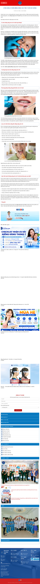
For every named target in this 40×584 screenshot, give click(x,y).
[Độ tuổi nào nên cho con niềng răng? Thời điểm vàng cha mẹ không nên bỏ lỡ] (20, 320)
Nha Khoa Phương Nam (32, 204)
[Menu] (4, 3)
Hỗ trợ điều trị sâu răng (7, 452)
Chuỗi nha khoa (5, 414)
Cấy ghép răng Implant (7, 436)
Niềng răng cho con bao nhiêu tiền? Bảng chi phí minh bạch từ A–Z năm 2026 (15, 304)
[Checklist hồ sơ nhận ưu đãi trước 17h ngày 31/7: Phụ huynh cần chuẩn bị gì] (20, 238)
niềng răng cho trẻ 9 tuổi (13, 19)
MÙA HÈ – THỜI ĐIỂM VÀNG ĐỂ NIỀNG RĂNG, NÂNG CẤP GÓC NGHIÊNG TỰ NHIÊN (17, 386)
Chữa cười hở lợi (6, 440)
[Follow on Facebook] (19, 580)
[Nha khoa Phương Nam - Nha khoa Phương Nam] (20, 3)
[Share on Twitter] (19, 210)
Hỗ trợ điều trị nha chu (7, 450)
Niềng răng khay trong (7, 434)
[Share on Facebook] (17, 210)
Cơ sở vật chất (5, 419)
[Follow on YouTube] (21, 580)
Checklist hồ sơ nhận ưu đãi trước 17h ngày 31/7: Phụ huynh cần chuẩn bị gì (14, 249)
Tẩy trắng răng (5, 438)
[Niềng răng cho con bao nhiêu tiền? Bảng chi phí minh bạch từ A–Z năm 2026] (20, 292)
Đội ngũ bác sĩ (4, 417)
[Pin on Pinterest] (21, 210)
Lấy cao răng (5, 448)
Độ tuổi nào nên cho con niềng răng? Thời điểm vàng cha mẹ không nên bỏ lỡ (15, 331)
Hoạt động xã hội (5, 422)
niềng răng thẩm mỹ (14, 90)
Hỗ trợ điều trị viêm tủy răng (8, 454)
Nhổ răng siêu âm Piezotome (8, 446)
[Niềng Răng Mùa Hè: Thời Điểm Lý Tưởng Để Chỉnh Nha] (20, 347)
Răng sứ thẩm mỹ (6, 429)
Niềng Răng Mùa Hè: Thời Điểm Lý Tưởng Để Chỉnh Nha (11, 359)
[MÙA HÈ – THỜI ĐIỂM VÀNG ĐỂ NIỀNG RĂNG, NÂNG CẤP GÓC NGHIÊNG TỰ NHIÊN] (20, 375)
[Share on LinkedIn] (23, 210)
